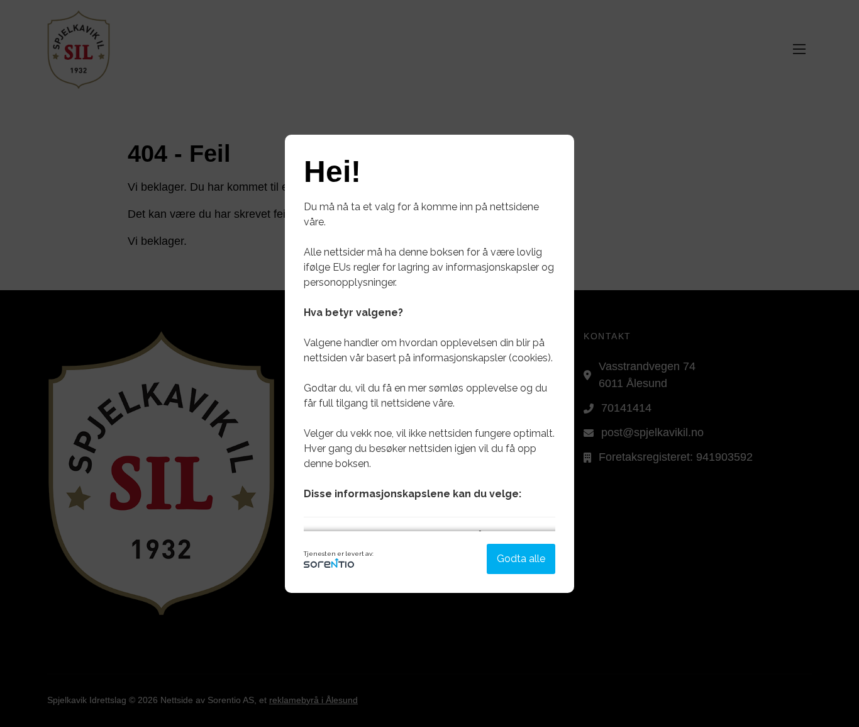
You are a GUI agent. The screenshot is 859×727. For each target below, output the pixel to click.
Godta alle (521, 559)
